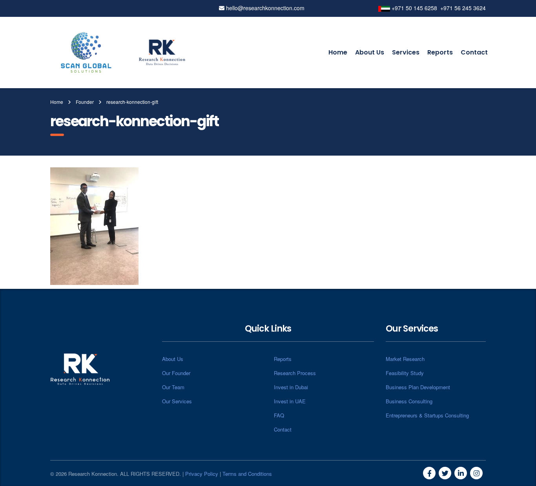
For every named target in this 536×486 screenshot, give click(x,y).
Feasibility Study (405, 373)
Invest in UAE (290, 401)
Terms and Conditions (247, 473)
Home (337, 52)
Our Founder (176, 373)
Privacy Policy (201, 473)
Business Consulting (409, 401)
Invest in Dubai (291, 387)
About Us (369, 52)
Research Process (295, 373)
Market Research (405, 359)
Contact (474, 52)
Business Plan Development (418, 387)
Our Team (173, 387)
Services (405, 52)
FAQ (279, 415)
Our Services (177, 401)
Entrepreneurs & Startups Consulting (427, 415)
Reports (440, 52)
